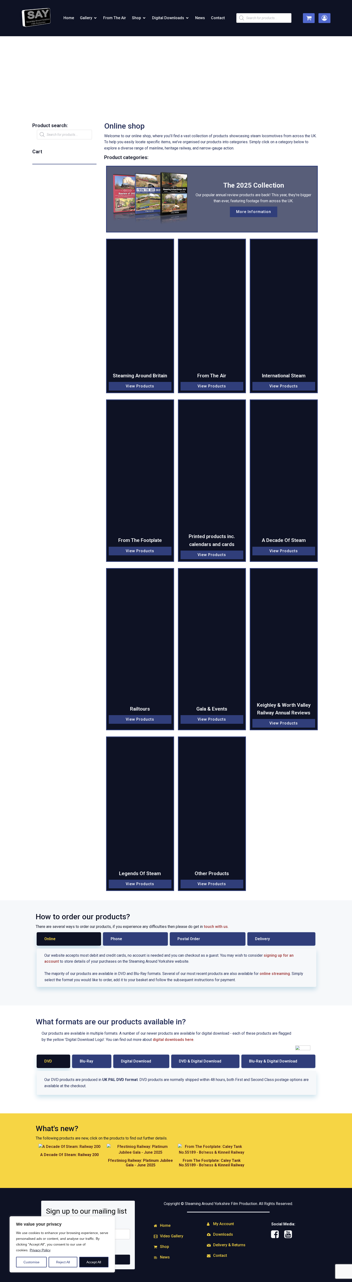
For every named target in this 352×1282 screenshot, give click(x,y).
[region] (62, 1244)
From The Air (114, 18)
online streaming (275, 973)
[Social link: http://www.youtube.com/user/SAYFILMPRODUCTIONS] (289, 1234)
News (200, 18)
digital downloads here (173, 1039)
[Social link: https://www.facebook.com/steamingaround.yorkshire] (276, 1234)
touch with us (216, 926)
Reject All (63, 1262)
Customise (31, 1262)
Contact (218, 18)
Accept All (93, 1262)
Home (68, 18)
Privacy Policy (40, 1250)
